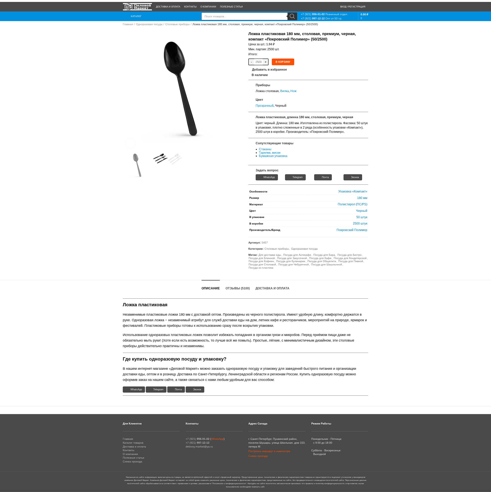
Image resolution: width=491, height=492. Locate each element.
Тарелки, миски (269, 152)
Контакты (128, 450)
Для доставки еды (270, 254)
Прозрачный (265, 105)
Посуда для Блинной (262, 258)
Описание (211, 288)
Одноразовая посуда (149, 24)
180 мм (362, 198)
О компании (130, 454)
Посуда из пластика (261, 267)
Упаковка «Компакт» (352, 191)
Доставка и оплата (272, 288)
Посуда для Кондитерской (350, 258)
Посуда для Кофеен (261, 261)
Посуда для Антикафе (297, 254)
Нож (293, 91)
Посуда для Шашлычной (326, 264)
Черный (361, 210)
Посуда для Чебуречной (293, 264)
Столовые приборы (177, 24)
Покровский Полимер (352, 230)
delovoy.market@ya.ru (199, 446)
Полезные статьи (133, 457)
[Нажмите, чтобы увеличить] (130, 143)
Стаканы (265, 149)
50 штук (361, 217)
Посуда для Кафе (320, 258)
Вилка (284, 91)
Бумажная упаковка (273, 156)
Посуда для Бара (324, 254)
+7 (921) (313, 14)
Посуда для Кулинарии (290, 261)
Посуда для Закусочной (292, 258)
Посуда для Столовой (262, 264)
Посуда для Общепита (321, 261)
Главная (128, 24)
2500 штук (360, 223)
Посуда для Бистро (349, 254)
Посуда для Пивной (350, 261)
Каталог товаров (133, 442)
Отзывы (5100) (238, 288)
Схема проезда (132, 461)
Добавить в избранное (269, 69)
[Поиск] (292, 16)
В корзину (283, 61)
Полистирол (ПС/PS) (352, 204)
